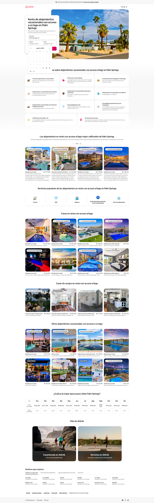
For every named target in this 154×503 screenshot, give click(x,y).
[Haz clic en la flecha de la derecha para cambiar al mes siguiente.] (49, 48)
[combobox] (42, 38)
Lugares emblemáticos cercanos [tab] (66, 472)
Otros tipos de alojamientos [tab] (48, 472)
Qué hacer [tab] (80, 472)
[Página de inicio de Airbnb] (29, 6)
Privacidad (39, 500)
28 (46, 68)
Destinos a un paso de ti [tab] (31, 472)
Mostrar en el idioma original (91, 2)
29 (49, 68)
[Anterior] (73, 143)
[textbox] (35, 44)
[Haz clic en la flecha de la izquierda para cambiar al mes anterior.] (30, 48)
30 (30, 71)
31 (33, 71)
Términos (46, 500)
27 (43, 68)
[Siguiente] (80, 143)
